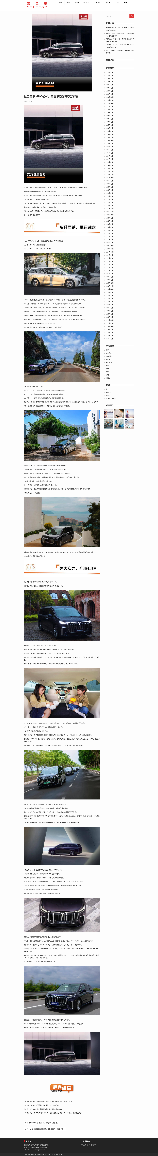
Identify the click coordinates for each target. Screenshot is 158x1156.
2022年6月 (109, 227)
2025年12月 (110, 97)
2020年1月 (109, 317)
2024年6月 (109, 153)
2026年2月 (109, 91)
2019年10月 (110, 326)
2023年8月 (109, 184)
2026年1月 (109, 94)
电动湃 (76, 2)
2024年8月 (109, 147)
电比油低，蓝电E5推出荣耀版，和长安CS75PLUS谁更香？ (46, 1129)
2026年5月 (109, 82)
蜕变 (107, 369)
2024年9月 (109, 143)
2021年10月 (110, 252)
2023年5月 (109, 193)
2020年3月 (109, 311)
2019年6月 (109, 339)
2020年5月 (109, 305)
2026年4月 (109, 85)
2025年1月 (109, 131)
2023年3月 (109, 199)
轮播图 (108, 378)
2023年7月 (109, 187)
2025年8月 (109, 109)
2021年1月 (109, 280)
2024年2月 (109, 165)
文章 (108, 392)
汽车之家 (83, 1145)
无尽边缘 (86, 2)
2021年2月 (109, 277)
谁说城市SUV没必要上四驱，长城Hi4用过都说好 (42, 1123)
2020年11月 (110, 286)
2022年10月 (110, 215)
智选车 (108, 359)
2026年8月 (109, 72)
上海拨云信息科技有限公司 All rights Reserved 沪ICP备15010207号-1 (43, 1154)
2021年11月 (110, 249)
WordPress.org (110, 398)
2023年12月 (110, 171)
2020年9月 (109, 292)
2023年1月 (109, 205)
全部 (125, 2)
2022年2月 (109, 240)
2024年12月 (110, 134)
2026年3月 (109, 88)
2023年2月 (109, 202)
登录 (107, 389)
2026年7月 (109, 75)
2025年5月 (109, 119)
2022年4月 (109, 233)
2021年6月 (109, 264)
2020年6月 (109, 301)
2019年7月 (109, 336)
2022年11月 (110, 212)
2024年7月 (109, 150)
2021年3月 (109, 274)
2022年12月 (110, 209)
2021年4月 (109, 271)
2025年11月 (110, 100)
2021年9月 (109, 255)
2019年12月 (110, 320)
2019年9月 (109, 329)
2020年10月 (110, 289)
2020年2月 (109, 314)
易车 (88, 1145)
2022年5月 (109, 230)
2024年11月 (110, 137)
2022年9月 (109, 218)
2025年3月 (109, 125)
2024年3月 (109, 162)
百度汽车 (93, 1145)
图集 (117, 2)
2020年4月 (109, 308)
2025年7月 (109, 113)
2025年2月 (109, 128)
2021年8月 (109, 258)
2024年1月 (109, 168)
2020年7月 (109, 298)
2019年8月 (109, 332)
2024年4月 (109, 159)
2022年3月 (109, 236)
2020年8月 (109, 295)
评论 (108, 395)
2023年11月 (110, 174)
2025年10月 (110, 103)
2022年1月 (109, 243)
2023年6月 (109, 190)
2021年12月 (110, 246)
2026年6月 (109, 78)
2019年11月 (110, 323)
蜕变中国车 (108, 2)
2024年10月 (110, 140)
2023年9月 (109, 181)
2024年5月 (109, 156)
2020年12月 (110, 283)
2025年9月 (109, 106)
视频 (68, 2)
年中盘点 (109, 353)
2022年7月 (109, 224)
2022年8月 (109, 221)
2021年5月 (109, 267)
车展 (107, 375)
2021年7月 (109, 261)
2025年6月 (109, 116)
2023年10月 (110, 178)
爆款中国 (97, 2)
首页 (60, 2)
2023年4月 (109, 196)
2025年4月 (109, 122)
